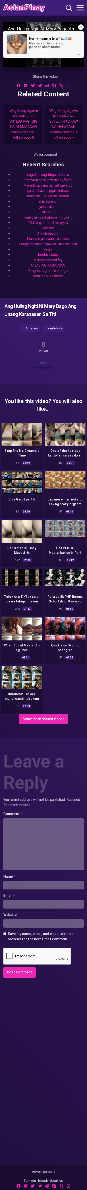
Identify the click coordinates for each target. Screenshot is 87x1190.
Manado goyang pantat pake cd (47, 185)
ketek (48, 249)
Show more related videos (43, 719)
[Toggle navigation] (80, 7)
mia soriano (47, 201)
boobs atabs (48, 255)
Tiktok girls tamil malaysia (48, 223)
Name (9, 876)
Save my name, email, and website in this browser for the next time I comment (41, 936)
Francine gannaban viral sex (48, 239)
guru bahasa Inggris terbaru (48, 191)
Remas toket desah (48, 276)
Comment (12, 814)
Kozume (48, 228)
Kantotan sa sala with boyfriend (47, 180)
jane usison (47, 207)
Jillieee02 (47, 212)
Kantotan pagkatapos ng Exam (48, 217)
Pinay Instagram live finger (47, 271)
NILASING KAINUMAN (48, 265)
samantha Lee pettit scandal (48, 196)
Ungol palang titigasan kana (48, 175)
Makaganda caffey (48, 260)
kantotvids (55, 328)
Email (9, 895)
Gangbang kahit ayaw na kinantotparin (48, 244)
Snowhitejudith (48, 233)
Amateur (31, 328)
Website (9, 915)
